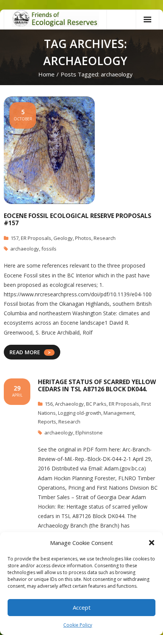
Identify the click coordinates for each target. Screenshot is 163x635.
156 (49, 403)
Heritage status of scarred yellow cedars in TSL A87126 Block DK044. (97, 385)
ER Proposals (36, 238)
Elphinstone (89, 432)
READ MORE (24, 352)
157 (15, 238)
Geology (63, 238)
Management (118, 412)
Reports (47, 421)
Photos (83, 238)
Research (105, 238)
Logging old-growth (79, 412)
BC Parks (96, 403)
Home (46, 74)
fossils (48, 248)
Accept (82, 607)
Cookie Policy (77, 625)
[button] (151, 542)
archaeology (24, 248)
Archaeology (69, 403)
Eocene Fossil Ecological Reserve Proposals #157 (77, 219)
